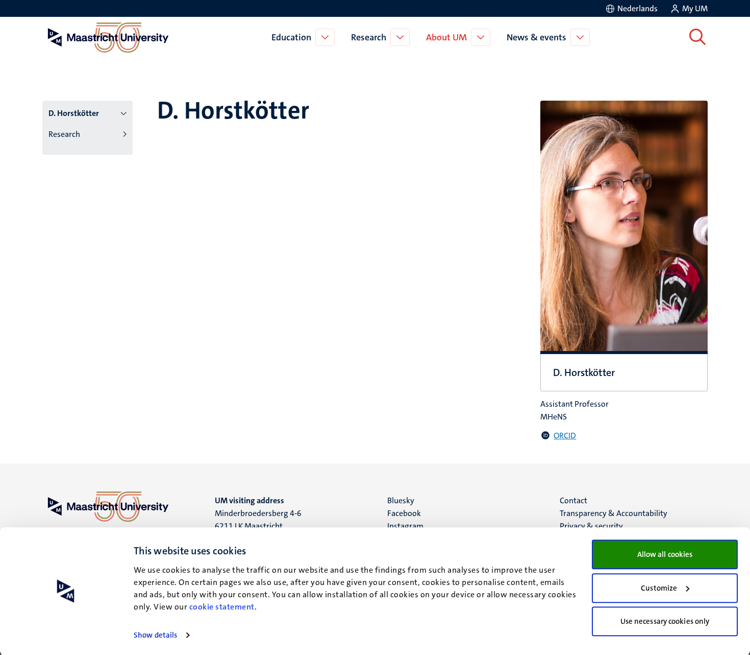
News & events (536, 37)
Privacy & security (591, 526)
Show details (155, 635)
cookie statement (222, 606)
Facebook (404, 513)
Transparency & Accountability (613, 513)
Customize (659, 588)
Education (291, 37)
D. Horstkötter (73, 113)
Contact (573, 500)
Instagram (405, 526)
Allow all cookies (665, 554)
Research (368, 37)
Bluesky (400, 500)
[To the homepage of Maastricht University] (108, 37)
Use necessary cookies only (665, 621)
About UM (446, 37)
